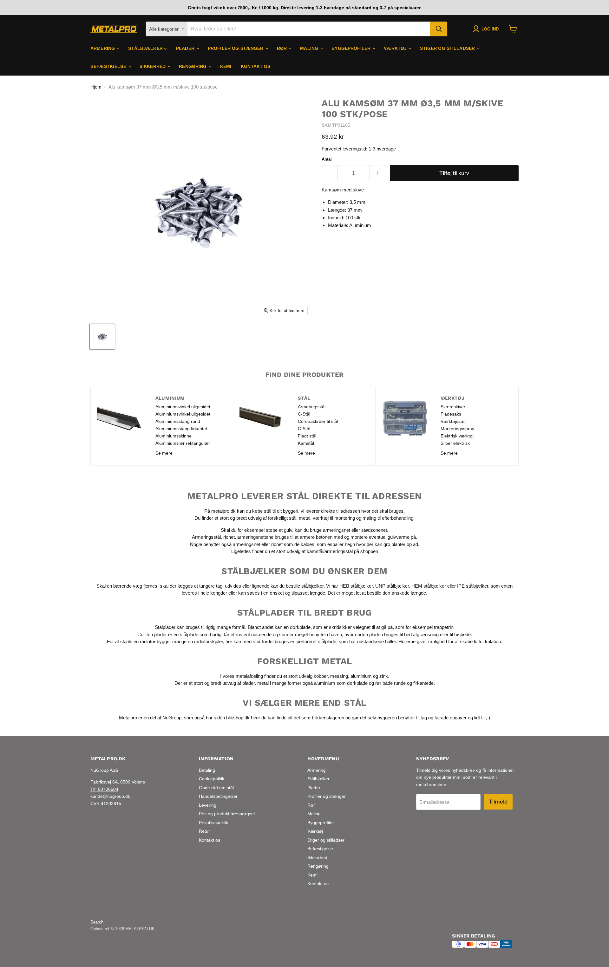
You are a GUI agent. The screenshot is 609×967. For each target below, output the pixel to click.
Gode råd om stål (216, 787)
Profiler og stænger (236, 48)
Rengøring (193, 66)
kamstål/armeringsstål (330, 551)
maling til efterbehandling (388, 518)
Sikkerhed (153, 66)
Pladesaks (451, 414)
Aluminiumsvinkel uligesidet (182, 406)
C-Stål (304, 414)
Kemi (226, 66)
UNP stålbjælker (392, 585)
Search (96, 922)
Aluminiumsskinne (173, 435)
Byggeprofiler (351, 48)
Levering (207, 805)
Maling (309, 48)
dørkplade (300, 627)
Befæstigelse (109, 66)
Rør (282, 48)
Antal (327, 159)
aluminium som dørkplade (341, 683)
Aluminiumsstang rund (177, 421)
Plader (186, 48)
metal (304, 518)
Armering (103, 48)
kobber (321, 675)
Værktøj (396, 48)
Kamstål (306, 443)
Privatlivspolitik (213, 822)
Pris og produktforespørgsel (227, 813)
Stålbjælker (146, 48)
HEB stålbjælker (356, 585)
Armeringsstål (311, 406)
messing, (339, 675)
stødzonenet (374, 529)
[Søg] (438, 29)
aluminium (361, 675)
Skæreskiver (453, 406)
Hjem (96, 87)
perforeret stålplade (316, 641)
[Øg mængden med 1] (377, 173)
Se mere (164, 453)
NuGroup (171, 717)
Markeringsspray (457, 428)
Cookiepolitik (211, 778)
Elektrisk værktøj (457, 435)
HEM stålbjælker (428, 585)
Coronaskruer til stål (318, 421)
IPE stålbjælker (472, 585)
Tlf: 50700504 (104, 789)
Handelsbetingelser (218, 796)
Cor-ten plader (152, 634)
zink (383, 675)
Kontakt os (255, 66)
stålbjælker (312, 585)
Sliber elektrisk (455, 443)
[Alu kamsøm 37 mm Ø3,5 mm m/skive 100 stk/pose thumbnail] (102, 336)
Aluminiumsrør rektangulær (182, 443)
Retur (204, 831)
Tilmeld (498, 801)
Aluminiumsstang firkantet (181, 428)
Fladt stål (307, 435)
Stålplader (165, 627)
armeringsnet (337, 529)
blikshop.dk (238, 717)
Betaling (207, 770)
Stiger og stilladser (448, 48)
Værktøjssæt (453, 421)
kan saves (249, 593)
